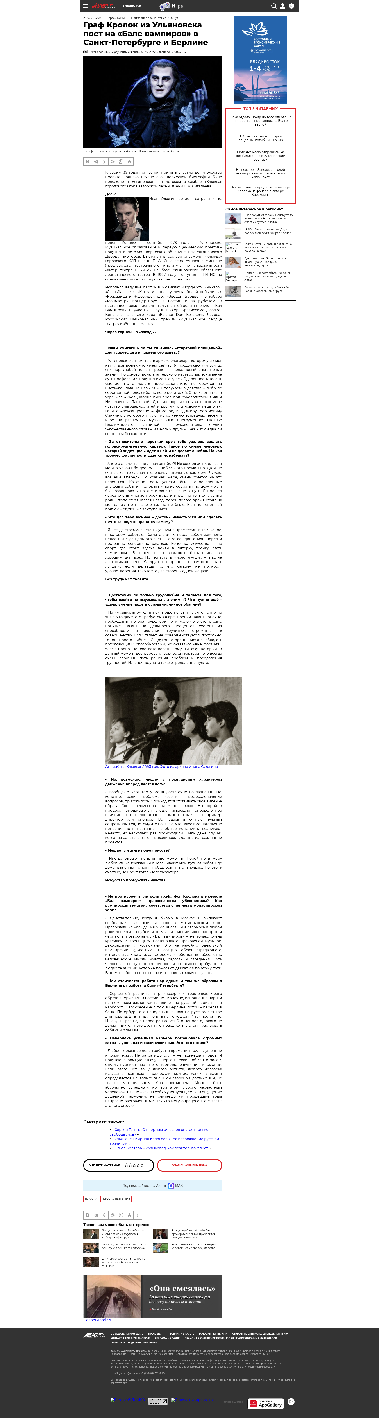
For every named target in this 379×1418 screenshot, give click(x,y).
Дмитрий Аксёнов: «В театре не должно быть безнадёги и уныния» (123, 1262)
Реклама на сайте (167, 1338)
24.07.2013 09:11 (93, 18)
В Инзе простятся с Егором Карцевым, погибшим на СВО (260, 138)
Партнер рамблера (232, 1401)
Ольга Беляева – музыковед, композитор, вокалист (161, 1148)
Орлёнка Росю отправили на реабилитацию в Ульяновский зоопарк (260, 156)
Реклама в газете (182, 1333)
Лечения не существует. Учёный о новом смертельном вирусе (267, 289)
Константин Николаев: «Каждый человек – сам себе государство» (194, 1246)
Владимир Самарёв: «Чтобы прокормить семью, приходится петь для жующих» (193, 1234)
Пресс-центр (156, 1333)
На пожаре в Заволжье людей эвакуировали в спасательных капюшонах (260, 173)
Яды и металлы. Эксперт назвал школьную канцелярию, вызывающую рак (266, 262)
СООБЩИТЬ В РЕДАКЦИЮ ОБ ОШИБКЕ (134, 1342)
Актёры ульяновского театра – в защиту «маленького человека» (124, 1246)
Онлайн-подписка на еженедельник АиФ (260, 1333)
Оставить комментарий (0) (190, 1165)
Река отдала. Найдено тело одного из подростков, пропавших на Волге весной (260, 120)
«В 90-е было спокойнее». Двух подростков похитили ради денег (267, 231)
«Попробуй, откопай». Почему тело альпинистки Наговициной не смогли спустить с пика (268, 218)
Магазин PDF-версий (213, 1333)
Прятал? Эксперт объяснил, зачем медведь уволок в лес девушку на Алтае (267, 276)
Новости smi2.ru (98, 1320)
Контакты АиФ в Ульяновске (130, 1338)
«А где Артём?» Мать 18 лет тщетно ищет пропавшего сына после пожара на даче (268, 247)
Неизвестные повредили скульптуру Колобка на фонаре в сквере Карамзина (261, 191)
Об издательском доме (127, 1333)
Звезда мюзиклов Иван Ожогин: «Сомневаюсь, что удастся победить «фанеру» (124, 1234)
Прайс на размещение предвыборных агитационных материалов (231, 1338)
